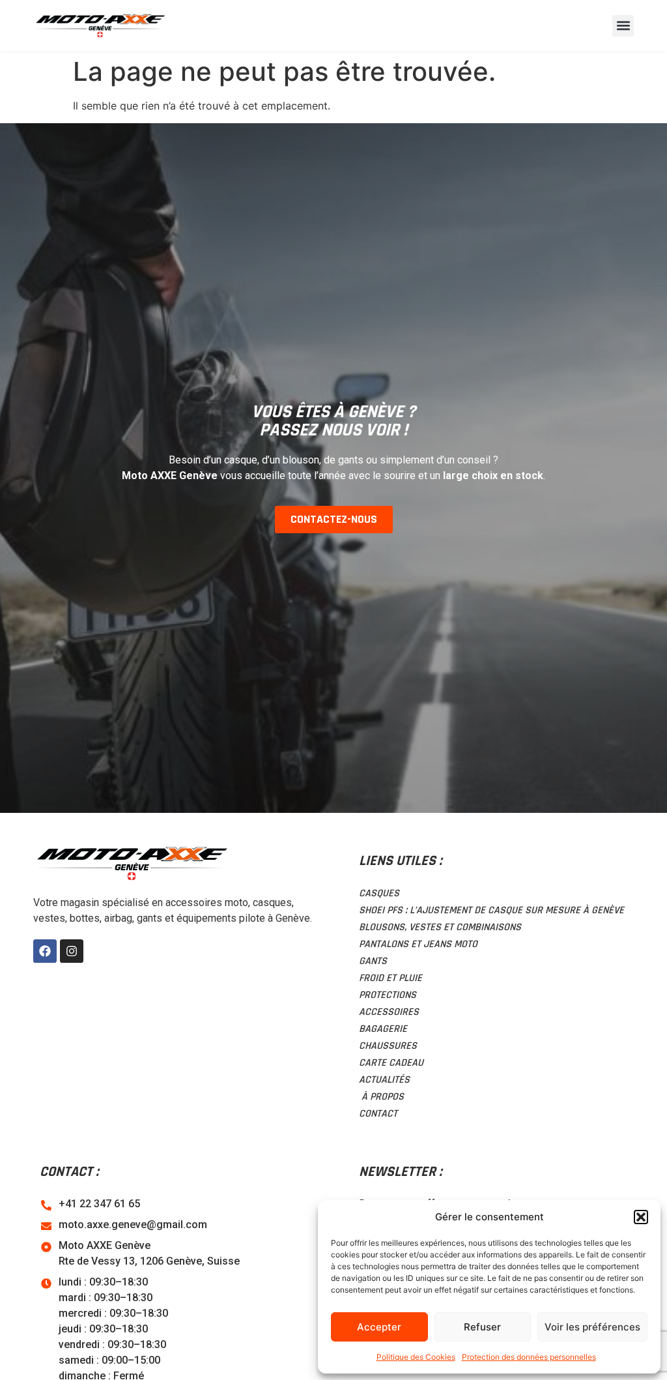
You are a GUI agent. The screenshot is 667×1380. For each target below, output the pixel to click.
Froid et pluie (390, 978)
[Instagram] (71, 951)
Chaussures (388, 1046)
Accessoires (389, 1012)
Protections (387, 995)
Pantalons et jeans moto (418, 944)
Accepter (379, 1327)
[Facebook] (45, 951)
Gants (373, 961)
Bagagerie (383, 1029)
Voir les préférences (592, 1327)
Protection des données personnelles (529, 1357)
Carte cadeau (391, 1063)
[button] (640, 1217)
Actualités (384, 1080)
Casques (379, 893)
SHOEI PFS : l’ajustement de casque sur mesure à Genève (491, 910)
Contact (378, 1114)
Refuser (482, 1327)
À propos (381, 1097)
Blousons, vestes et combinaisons (440, 927)
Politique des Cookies (415, 1357)
